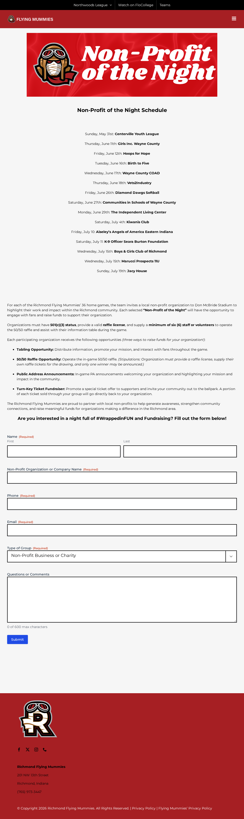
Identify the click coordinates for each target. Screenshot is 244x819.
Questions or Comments (28, 574)
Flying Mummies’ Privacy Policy (185, 808)
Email (20, 522)
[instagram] (36, 749)
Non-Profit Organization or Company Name (52, 469)
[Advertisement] (122, 676)
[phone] (45, 749)
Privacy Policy (144, 808)
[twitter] (28, 749)
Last (126, 441)
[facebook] (19, 749)
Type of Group (27, 548)
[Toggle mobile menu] (234, 18)
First (10, 441)
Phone (21, 495)
